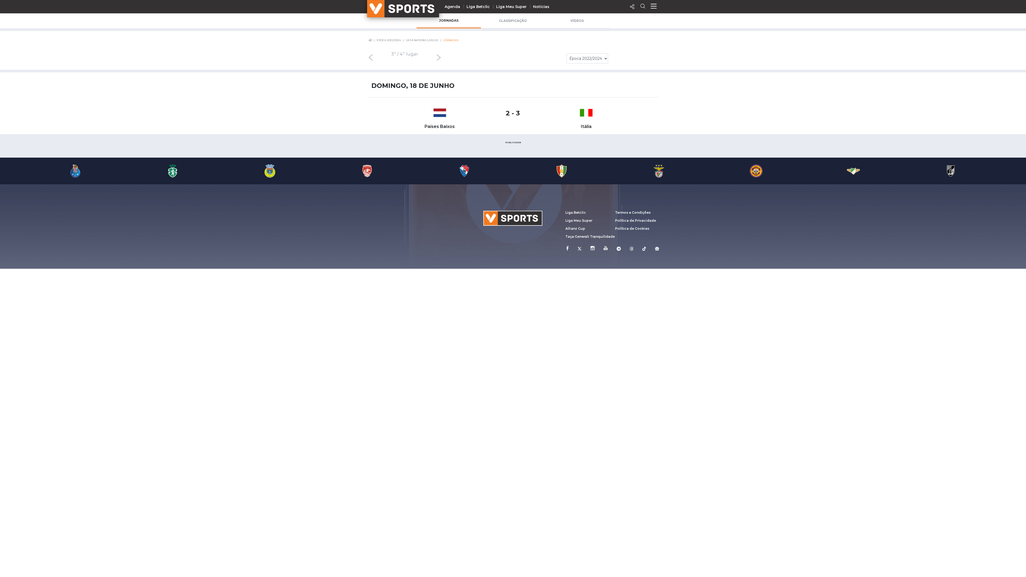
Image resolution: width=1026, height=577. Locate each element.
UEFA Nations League (422, 40)
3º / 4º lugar (404, 54)
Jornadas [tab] (448, 20)
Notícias (541, 6)
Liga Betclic (478, 6)
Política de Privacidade (635, 221)
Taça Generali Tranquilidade (590, 237)
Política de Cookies (632, 229)
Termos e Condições (633, 212)
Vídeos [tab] (577, 21)
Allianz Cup (575, 229)
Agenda (452, 6)
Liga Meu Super (511, 6)
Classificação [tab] (513, 21)
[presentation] (370, 57)
